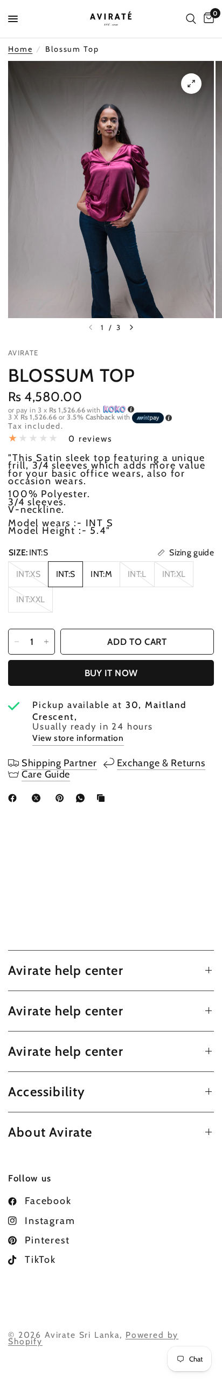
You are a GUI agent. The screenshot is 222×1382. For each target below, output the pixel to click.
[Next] (131, 327)
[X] (38, 798)
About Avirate (50, 1132)
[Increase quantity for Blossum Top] (46, 641)
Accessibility (47, 1091)
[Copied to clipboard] (102, 798)
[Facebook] (14, 798)
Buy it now (111, 673)
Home (20, 49)
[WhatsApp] (82, 798)
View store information (78, 738)
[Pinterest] (62, 798)
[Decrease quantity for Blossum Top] (17, 641)
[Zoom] (191, 83)
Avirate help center (65, 970)
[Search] (191, 19)
